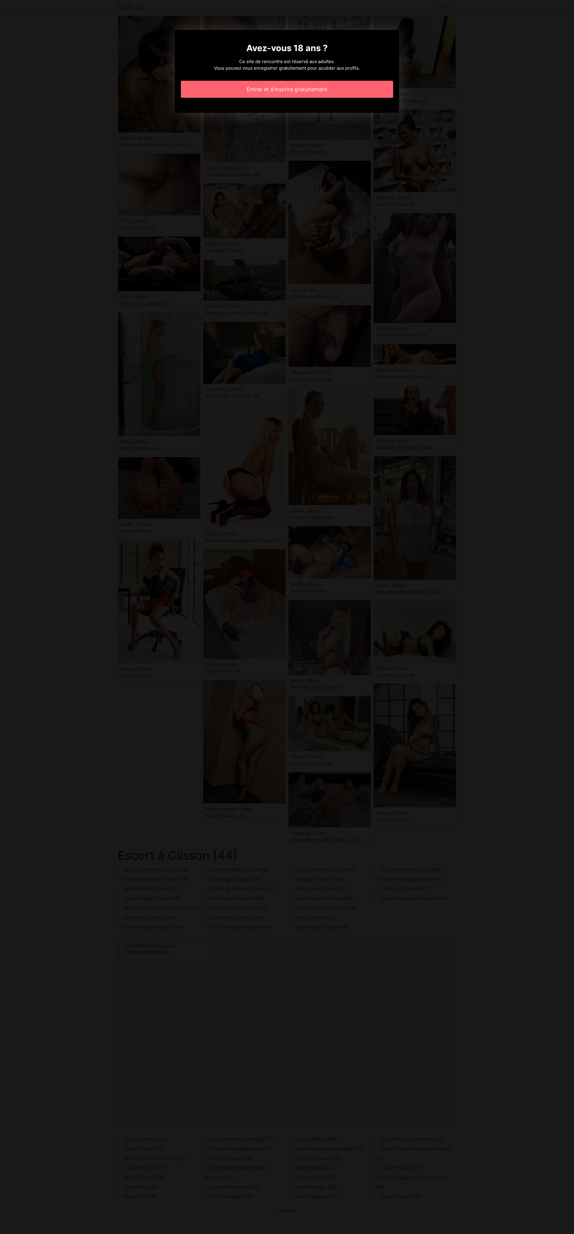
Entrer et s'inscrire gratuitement (287, 89)
